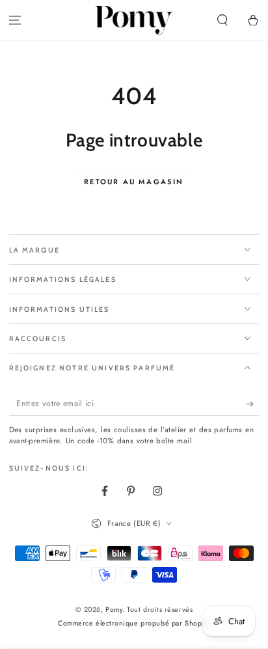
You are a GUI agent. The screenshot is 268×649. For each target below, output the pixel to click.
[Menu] (15, 20)
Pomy (113, 609)
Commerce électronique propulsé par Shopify (134, 623)
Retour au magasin (133, 181)
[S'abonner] (253, 404)
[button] (222, 20)
